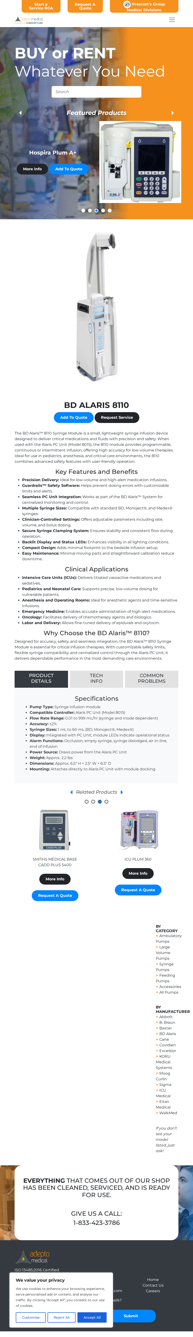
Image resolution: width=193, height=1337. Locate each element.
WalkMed (168, 1113)
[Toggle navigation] (172, 19)
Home (153, 1279)
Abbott (166, 1017)
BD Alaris (167, 1034)
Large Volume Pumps (163, 953)
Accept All (92, 1317)
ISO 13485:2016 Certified (37, 1270)
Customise (31, 1317)
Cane (164, 1039)
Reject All (62, 1317)
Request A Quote (85, 6)
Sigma (165, 1084)
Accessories (170, 986)
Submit (131, 1316)
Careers (153, 1291)
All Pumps (168, 992)
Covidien (167, 1045)
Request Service (117, 417)
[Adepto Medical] (32, 1257)
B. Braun (167, 1022)
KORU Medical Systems (164, 1062)
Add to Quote (68, 169)
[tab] (41, 679)
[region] (61, 1300)
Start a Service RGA (41, 6)
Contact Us (153, 1285)
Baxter (165, 1028)
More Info (32, 169)
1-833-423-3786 (96, 1222)
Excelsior (167, 1050)
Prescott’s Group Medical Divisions (146, 7)
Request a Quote (55, 890)
